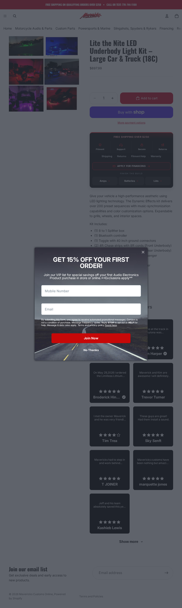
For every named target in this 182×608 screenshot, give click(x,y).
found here (111, 325)
